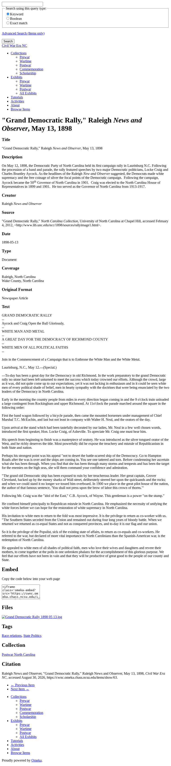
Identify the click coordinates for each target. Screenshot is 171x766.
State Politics (32, 635)
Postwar (25, 65)
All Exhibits (28, 93)
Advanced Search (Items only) (23, 33)
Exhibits (16, 77)
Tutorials (17, 97)
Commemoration (31, 69)
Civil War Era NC (14, 45)
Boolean (16, 18)
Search (8, 41)
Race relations (12, 635)
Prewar (25, 57)
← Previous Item (23, 685)
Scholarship (28, 73)
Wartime (25, 61)
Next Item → (20, 689)
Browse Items (20, 109)
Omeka (36, 760)
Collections (18, 53)
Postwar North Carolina (18, 654)
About (15, 105)
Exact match (18, 23)
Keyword (16, 14)
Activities (17, 101)
